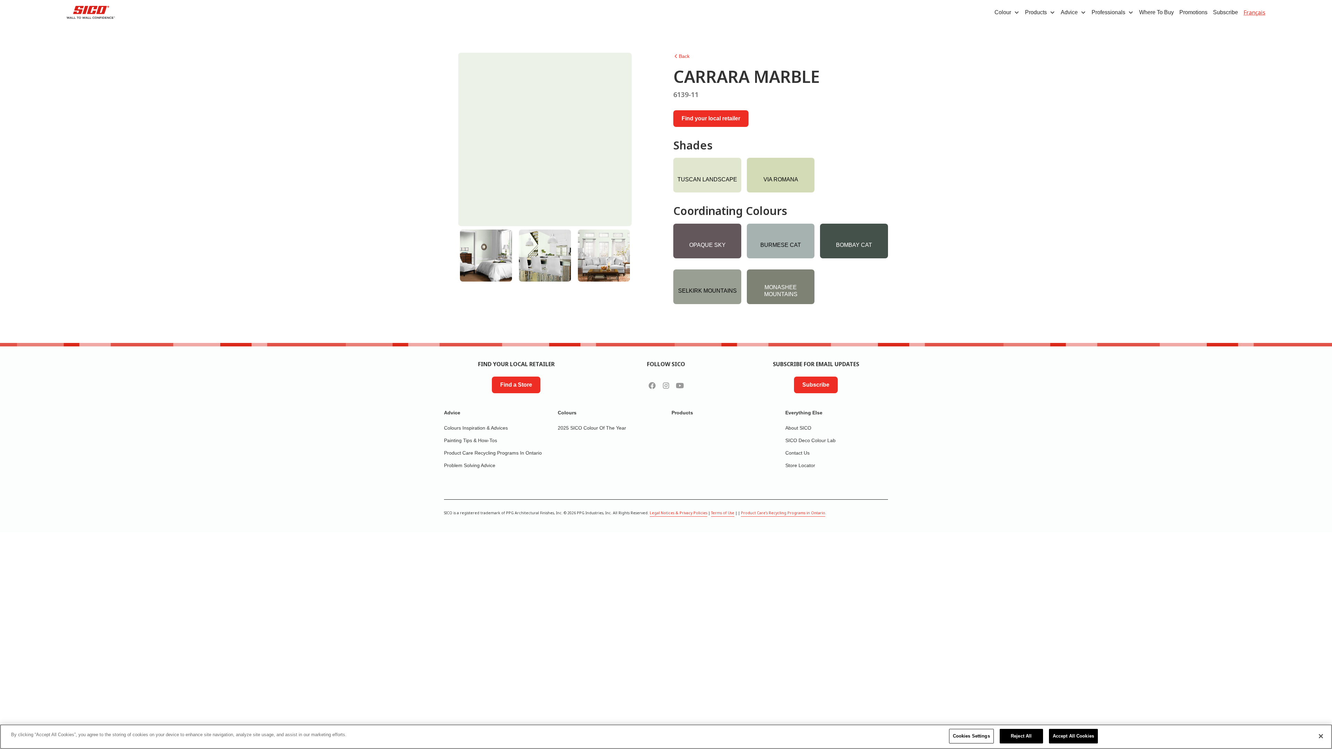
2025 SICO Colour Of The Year (592, 428)
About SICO (798, 428)
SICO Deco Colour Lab (810, 440)
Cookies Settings (971, 736)
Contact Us (797, 453)
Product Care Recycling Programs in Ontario (493, 453)
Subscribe (1225, 12)
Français (1254, 12)
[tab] (485, 255)
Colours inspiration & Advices (476, 428)
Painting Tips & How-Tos (470, 440)
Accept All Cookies (1073, 736)
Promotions (1193, 12)
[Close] (1321, 736)
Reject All (1021, 736)
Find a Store (516, 385)
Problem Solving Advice (469, 465)
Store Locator (800, 465)
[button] (1007, 12)
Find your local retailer (711, 118)
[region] (666, 736)
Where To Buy (1156, 12)
